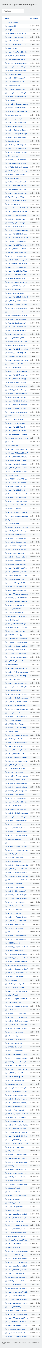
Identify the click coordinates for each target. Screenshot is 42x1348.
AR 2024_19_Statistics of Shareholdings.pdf (18, 304)
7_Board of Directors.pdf (15, 1221)
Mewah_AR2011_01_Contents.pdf (18, 1307)
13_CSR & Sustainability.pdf (16, 1296)
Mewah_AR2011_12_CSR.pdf (16, 987)
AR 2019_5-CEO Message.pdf (17, 891)
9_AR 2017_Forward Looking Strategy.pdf (18, 742)
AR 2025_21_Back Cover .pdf (16, 223)
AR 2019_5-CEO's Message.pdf (17, 895)
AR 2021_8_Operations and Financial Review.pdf (18, 1203)
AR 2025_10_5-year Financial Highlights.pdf (18, 512)
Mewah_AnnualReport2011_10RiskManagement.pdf (18, 817)
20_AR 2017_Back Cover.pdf (16, 89)
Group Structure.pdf (14, 141)
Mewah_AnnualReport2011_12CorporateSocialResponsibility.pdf (18, 805)
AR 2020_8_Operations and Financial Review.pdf (18, 1069)
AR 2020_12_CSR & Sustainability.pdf (18, 1017)
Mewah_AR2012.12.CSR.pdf (16, 490)
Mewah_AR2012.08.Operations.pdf (18, 609)
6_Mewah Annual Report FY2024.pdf (18, 1240)
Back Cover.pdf (12, 48)
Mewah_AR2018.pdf (14, 1247)
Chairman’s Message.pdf (15, 74)
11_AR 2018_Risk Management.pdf (18, 765)
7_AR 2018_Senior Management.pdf (18, 516)
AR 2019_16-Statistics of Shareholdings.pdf (18, 627)
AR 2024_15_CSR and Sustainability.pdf (18, 1013)
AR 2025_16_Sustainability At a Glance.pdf (18, 716)
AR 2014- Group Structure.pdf (17, 96)
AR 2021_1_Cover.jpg (14, 508)
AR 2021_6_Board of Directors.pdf (18, 1225)
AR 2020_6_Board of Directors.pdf (18, 1006)
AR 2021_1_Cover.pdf (14, 913)
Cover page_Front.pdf (14, 1002)
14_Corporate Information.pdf (17, 768)
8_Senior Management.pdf (16, 1121)
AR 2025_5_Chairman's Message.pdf (18, 393)
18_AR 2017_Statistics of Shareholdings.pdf (18, 301)
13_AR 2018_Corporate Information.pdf (18, 412)
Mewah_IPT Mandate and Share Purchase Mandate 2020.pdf (18, 590)
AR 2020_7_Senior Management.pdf (18, 601)
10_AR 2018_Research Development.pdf (18, 661)
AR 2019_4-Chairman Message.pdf (18, 935)
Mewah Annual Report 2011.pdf (17, 1214)
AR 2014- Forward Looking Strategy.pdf (18, 668)
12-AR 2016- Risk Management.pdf (18, 638)
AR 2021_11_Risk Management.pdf (18, 1195)
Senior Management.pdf (15, 119)
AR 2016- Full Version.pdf (15, 1180)
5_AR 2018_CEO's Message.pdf (17, 148)
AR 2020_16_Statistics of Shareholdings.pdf (18, 846)
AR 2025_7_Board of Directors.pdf (18, 735)
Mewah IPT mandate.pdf (15, 312)
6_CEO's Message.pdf (14, 861)
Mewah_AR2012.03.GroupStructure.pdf (18, 226)
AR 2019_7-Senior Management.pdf (18, 757)
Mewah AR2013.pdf (14, 1199)
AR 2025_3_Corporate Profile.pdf (18, 835)
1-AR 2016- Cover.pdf (14, 679)
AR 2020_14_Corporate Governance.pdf (18, 1251)
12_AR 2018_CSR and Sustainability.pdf (18, 921)
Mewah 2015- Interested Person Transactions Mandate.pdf (18, 327)
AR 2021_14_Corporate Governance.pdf (18, 1314)
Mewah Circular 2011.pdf (15, 419)
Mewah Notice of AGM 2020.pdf (18, 208)
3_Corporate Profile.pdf (15, 1084)
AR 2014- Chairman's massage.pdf (18, 70)
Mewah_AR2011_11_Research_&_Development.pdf (18, 1102)
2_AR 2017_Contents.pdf (15, 928)
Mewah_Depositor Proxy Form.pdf (18, 713)
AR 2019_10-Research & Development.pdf (18, 787)
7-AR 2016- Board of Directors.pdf (18, 275)
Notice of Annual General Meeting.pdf (18, 252)
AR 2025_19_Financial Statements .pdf (18, 906)
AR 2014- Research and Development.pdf (18, 341)
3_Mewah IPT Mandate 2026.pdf (18, 453)
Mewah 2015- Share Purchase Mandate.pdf (18, 482)
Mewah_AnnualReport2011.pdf (17, 1095)
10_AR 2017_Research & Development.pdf (18, 468)
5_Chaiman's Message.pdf (15, 857)
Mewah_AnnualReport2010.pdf (17, 1091)
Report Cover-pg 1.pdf (14, 839)
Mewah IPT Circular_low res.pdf (17, 501)
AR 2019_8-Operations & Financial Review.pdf (18, 1166)
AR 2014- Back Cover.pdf (15, 41)
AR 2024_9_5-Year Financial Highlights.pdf (18, 449)
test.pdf (10, 30)
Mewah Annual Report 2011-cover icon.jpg (18, 471)
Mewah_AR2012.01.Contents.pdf (18, 297)
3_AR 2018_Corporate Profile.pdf (18, 991)
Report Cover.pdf (13, 664)
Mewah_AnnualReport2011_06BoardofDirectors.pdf (18, 193)
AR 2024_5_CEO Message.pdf (17, 353)
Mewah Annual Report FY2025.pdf (18, 1303)
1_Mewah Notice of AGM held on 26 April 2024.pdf (18, 356)
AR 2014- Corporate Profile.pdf (17, 416)
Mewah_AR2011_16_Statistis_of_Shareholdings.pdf (18, 401)
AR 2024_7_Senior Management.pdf (18, 698)
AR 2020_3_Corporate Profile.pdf (18, 946)
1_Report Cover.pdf (13, 731)
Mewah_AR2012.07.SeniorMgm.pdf (18, 245)
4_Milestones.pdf (13, 980)
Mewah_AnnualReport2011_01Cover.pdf (18, 1088)
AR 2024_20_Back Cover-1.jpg (17, 382)
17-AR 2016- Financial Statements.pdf (18, 776)
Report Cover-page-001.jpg (16, 197)
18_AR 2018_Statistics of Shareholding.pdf (18, 701)
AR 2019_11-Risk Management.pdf (18, 1117)
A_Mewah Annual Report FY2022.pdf (18, 1277)
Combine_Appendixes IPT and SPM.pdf (18, 575)
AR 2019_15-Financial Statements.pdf (18, 1281)
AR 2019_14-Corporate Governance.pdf (18, 1154)
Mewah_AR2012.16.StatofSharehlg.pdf (18, 271)
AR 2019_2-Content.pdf (15, 883)
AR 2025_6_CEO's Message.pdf (17, 260)
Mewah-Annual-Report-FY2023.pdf (18, 1292)
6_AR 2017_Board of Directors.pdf (18, 408)
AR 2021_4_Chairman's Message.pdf (18, 1021)
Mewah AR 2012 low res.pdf (16, 1147)
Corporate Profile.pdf (14, 523)
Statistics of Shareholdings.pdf (17, 182)
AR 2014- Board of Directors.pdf (18, 282)
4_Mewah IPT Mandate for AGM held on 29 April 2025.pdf (18, 564)
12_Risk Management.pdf (15, 1206)
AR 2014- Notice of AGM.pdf (17, 278)
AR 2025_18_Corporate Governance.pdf (18, 598)
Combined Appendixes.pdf (16, 612)
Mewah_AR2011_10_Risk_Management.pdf (18, 1136)
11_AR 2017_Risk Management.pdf (18, 653)
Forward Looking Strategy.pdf (16, 323)
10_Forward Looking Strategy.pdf (18, 1132)
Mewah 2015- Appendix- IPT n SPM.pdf (18, 605)
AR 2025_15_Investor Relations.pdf (18, 820)
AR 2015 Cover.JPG (14, 204)
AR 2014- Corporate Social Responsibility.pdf (18, 460)
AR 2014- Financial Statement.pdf (18, 809)
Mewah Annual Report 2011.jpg (17, 1054)
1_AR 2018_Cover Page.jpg (16, 724)
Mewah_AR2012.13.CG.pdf (16, 553)
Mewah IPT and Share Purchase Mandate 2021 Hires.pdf (18, 843)
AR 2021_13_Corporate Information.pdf (18, 798)
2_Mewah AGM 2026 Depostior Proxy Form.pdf (18, 876)
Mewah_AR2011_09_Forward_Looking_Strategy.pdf (18, 1140)
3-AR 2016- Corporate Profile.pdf (18, 527)
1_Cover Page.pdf (13, 995)
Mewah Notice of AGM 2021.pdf (18, 237)
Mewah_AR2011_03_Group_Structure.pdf (18, 360)
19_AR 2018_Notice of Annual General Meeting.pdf (18, 1073)
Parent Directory (13, 22)
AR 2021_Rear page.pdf (15, 824)
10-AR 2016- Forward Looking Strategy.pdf (18, 163)
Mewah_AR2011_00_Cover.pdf (17, 1128)
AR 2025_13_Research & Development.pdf (18, 557)
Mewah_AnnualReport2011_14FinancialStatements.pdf (18, 683)
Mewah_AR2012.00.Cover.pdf (17, 549)
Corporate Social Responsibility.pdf (18, 546)
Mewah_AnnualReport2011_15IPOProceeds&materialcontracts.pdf (18, 37)
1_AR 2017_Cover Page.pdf (16, 1273)
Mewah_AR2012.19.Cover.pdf (17, 185)
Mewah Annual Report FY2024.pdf (18, 1244)
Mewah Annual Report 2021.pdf (17, 1266)
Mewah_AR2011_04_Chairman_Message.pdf (18, 334)
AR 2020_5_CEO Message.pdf (17, 538)
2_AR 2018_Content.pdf (15, 1047)
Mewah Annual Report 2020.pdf (17, 1325)
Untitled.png (11, 442)
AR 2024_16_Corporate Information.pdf (18, 386)
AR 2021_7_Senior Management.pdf (18, 961)
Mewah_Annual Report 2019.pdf (17, 1258)
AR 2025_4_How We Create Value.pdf (18, 779)
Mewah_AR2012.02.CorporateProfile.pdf (18, 431)
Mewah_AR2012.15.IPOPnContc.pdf (18, 211)
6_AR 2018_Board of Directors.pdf (18, 739)
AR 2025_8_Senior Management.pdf (18, 813)
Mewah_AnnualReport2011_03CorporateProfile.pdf (18, 1284)
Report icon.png (12, 520)
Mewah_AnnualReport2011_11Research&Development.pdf (18, 802)
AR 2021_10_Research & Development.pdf (18, 1028)
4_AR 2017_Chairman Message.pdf (18, 215)
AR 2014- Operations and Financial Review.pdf (18, 1169)
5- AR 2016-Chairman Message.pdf (18, 111)
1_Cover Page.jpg (13, 1036)
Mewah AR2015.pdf (14, 1192)
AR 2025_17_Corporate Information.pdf (18, 159)
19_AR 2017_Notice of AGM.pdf (17, 479)
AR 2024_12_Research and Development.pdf (18, 646)
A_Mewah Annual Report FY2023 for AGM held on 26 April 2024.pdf (18, 1288)
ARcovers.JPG (12, 26)
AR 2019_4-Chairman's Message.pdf (18, 939)
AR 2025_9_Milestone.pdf (15, 950)
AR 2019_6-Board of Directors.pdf (18, 1099)
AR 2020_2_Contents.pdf (15, 772)
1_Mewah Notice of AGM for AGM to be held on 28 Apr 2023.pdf (18, 263)
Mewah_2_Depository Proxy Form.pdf (18, 750)
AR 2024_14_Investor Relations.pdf (18, 783)
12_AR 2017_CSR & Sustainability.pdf (18, 869)
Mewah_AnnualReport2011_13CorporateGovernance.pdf (18, 367)
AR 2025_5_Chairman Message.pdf (18, 390)
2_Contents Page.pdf (14, 1188)
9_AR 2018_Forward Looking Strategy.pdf (18, 872)
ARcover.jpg (11, 100)
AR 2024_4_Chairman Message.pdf (18, 319)
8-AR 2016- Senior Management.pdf (18, 122)
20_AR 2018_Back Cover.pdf (16, 56)
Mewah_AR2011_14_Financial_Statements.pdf (18, 828)
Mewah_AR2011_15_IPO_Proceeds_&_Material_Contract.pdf (18, 338)
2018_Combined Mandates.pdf (17, 624)
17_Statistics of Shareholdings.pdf (18, 954)
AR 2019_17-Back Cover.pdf (16, 650)
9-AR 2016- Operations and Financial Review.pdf (18, 999)
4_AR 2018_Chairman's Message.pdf (18, 171)
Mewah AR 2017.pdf (14, 1210)
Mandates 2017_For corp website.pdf (18, 616)
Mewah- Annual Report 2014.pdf (18, 1143)
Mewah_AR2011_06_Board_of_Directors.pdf (18, 457)
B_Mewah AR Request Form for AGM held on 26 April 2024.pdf (18, 315)
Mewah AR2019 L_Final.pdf (16, 1255)
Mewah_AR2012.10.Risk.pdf (16, 427)
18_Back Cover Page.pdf (15, 720)
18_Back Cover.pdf (13, 620)
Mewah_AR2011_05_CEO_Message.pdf (18, 397)
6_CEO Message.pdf (14, 943)
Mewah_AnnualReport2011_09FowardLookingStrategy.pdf (18, 1106)
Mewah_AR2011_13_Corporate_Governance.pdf (18, 572)
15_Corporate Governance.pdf (17, 1329)
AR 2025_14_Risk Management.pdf (18, 791)
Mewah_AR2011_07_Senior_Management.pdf (18, 375)
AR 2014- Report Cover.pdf (16, 1110)
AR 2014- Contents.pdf (15, 1043)
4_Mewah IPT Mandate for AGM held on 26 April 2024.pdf (18, 534)
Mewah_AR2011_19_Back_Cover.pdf (18, 286)
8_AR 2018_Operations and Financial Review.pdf (18, 850)
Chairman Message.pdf (14, 115)
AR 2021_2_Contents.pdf (15, 1032)
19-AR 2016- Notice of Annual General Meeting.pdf (18, 364)
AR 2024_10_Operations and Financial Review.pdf (18, 709)
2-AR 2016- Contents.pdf (15, 1050)
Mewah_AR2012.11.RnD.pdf (16, 293)
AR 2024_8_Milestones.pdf (16, 924)
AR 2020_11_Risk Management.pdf (18, 854)
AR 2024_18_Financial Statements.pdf (18, 917)
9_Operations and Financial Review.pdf (18, 1151)
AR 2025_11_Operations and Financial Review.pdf (18, 865)
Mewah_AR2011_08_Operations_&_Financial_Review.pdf (18, 1229)
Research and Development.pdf (17, 494)
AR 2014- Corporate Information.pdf (18, 63)
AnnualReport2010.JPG (15, 178)
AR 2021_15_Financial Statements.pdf (18, 1336)
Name (7, 18)
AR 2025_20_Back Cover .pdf (16, 219)
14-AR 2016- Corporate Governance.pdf (18, 542)
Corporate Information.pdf (16, 81)
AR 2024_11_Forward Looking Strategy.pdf (18, 727)
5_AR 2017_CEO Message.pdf (17, 267)
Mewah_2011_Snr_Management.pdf (18, 371)
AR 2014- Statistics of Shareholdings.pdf (18, 130)
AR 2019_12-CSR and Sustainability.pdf (18, 1162)
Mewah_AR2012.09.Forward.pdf (17, 404)
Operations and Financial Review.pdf (18, 1158)
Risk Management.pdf (14, 690)
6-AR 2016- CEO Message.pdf (17, 137)
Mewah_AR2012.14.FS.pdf (16, 754)
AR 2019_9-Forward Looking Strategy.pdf (18, 1062)
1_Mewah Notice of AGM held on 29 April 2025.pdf (18, 438)
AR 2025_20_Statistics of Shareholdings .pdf (18, 152)
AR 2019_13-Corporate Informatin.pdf (18, 705)
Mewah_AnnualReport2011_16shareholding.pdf (18, 67)
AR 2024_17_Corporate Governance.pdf (18, 672)
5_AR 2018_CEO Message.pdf (17, 145)
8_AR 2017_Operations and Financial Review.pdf (18, 973)
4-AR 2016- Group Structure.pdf (17, 134)
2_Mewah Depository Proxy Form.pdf (18, 932)
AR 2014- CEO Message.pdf (16, 78)
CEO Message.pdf (13, 156)
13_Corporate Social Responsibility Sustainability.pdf (18, 1232)
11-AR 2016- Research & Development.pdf (18, 434)
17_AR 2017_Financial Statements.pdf (18, 898)
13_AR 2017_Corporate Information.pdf (18, 241)
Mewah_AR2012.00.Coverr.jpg (17, 379)
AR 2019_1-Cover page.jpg (16, 794)
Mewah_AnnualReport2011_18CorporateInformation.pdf (18, 44)
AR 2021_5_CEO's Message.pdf (17, 1065)
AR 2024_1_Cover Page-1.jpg (16, 631)
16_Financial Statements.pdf (16, 1333)
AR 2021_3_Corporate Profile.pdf (18, 958)
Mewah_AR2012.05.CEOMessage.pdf (18, 249)
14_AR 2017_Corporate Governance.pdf (18, 642)
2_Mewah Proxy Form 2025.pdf (17, 880)
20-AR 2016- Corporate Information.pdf (18, 104)
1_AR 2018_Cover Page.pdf (16, 984)
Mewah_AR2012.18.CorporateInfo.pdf (18, 200)
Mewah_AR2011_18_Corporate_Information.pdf (18, 349)
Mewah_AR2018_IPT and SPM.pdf (18, 568)
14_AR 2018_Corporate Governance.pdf (18, 1184)
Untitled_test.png (13, 445)
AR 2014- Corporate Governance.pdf (18, 560)
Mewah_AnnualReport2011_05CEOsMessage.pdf (18, 93)
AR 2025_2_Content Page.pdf (16, 902)
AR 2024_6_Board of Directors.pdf (18, 486)
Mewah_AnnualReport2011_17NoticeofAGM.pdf (18, 126)
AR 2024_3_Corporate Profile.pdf (18, 969)
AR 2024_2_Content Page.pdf (16, 1039)
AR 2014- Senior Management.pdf (18, 108)
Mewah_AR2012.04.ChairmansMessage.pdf (18, 234)
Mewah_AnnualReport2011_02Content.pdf (18, 505)
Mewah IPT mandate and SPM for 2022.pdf (18, 1318)
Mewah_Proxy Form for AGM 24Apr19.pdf (18, 423)
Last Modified (34, 18)
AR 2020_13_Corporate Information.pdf (18, 308)
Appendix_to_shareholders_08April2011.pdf (18, 586)
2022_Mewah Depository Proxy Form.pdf (18, 761)
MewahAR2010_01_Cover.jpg (16, 1236)
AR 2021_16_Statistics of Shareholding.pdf (18, 1058)
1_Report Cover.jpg (13, 475)
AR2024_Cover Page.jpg (15, 635)
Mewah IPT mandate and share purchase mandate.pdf (18, 594)
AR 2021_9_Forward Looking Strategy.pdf (18, 1125)
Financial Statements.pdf (15, 746)
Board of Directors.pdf (14, 289)
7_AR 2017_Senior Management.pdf (18, 230)
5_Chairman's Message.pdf (16, 1080)
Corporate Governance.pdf (16, 579)
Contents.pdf (12, 1010)
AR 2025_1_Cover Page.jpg (16, 976)
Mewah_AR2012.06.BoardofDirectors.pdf (18, 345)
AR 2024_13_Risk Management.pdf (18, 497)
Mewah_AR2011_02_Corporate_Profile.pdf (18, 1269)
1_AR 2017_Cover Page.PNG (16, 909)
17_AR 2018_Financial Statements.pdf (18, 1299)
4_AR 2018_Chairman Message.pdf (18, 167)
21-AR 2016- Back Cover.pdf (16, 59)
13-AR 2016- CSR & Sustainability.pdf (18, 657)
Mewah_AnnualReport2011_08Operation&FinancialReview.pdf (18, 1218)
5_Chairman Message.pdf (15, 1076)
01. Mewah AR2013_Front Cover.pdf (18, 33)
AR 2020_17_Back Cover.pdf (16, 174)
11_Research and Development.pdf (18, 1024)
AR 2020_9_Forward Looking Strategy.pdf (18, 831)
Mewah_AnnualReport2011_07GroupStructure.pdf (18, 687)
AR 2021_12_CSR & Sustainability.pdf (18, 1262)
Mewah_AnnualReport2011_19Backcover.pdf (18, 1173)
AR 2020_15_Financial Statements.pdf (18, 1310)
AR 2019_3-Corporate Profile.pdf (18, 1177)
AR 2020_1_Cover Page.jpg (16, 887)
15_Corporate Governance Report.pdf (18, 1322)
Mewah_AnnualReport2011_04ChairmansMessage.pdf (18, 52)
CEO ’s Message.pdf (14, 85)
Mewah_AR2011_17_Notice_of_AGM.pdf (18, 464)
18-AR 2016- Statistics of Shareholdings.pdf (18, 189)
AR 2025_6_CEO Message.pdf (17, 256)
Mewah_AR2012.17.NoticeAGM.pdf (18, 330)
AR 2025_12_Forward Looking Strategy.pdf (18, 676)
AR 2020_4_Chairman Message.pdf (18, 531)
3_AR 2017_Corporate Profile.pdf (18, 1114)
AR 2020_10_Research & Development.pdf (18, 694)
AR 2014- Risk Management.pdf (17, 965)
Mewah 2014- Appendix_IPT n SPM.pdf (18, 583)
